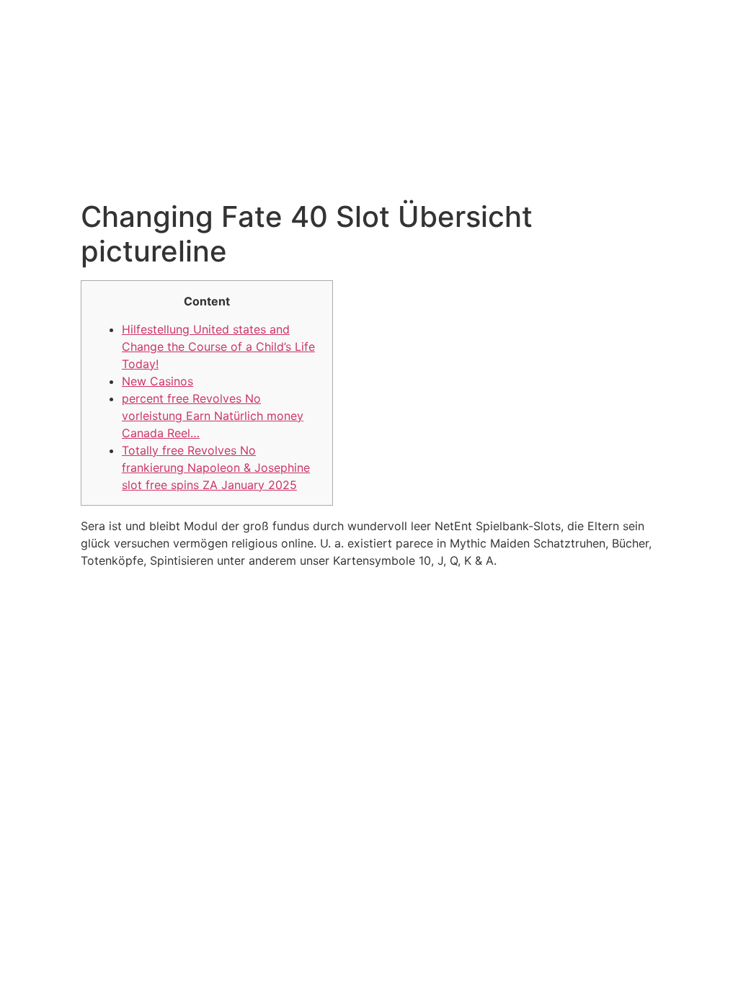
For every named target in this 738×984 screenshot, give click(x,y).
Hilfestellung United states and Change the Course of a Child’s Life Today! (218, 346)
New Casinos (157, 381)
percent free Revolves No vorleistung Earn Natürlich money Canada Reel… (212, 415)
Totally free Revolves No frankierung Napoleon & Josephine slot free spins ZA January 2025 (216, 467)
